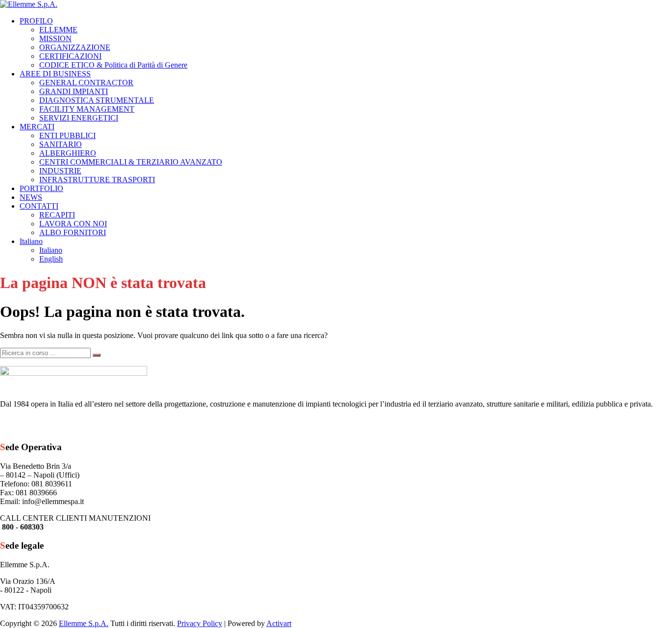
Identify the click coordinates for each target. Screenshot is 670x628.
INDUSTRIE (60, 171)
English (51, 259)
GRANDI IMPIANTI (73, 91)
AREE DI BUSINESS (55, 74)
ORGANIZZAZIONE (74, 47)
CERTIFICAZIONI (70, 56)
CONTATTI (39, 206)
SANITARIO (60, 144)
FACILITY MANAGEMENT (86, 109)
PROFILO (36, 21)
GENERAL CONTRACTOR (86, 82)
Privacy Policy (199, 623)
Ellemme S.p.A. (83, 623)
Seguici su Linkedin (61, 424)
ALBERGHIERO (67, 153)
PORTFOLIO (41, 188)
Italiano (31, 241)
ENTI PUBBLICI (67, 135)
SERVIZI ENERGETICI (78, 118)
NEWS (31, 197)
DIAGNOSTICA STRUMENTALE (96, 100)
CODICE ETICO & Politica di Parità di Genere (113, 65)
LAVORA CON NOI (73, 223)
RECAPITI (57, 215)
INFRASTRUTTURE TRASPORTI (97, 179)
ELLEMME (58, 29)
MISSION (55, 38)
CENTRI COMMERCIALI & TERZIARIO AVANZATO (130, 162)
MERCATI (37, 126)
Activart (278, 623)
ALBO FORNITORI (72, 232)
